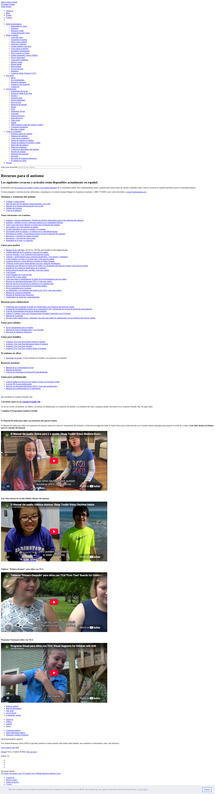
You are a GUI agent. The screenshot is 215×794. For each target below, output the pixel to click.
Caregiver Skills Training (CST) (23, 73)
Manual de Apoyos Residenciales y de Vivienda (25, 330)
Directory (14, 28)
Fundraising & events (19, 91)
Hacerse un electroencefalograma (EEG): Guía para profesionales (31, 386)
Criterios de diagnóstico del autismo (25, 149)
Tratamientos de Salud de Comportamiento (22, 297)
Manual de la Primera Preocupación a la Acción (24, 206)
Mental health (16, 64)
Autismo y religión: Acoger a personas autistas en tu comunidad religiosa (34, 222)
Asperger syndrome (18, 44)
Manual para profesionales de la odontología (23, 388)
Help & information (13, 24)
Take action (15, 120)
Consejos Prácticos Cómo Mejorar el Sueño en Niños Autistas (30, 261)
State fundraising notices (15, 733)
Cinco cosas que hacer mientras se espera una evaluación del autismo (33, 225)
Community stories (13, 715)
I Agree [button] (207, 790)
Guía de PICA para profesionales (19, 384)
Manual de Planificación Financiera (20, 295)
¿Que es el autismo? (14, 131)
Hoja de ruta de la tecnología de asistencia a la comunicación (30, 284)
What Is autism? (12, 706)
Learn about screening (19, 49)
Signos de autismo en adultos (22, 140)
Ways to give (16, 102)
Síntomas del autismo (19, 136)
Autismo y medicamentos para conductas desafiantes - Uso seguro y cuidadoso (37, 257)
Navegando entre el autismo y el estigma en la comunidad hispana (32, 231)
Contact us (10, 778)
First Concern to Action (20, 53)
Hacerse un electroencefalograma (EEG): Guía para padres (29, 281)
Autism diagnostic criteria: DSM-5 (24, 55)
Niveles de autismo (18, 152)
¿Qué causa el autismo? (20, 138)
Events (8, 15)
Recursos (14, 156)
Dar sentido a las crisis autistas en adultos (22, 227)
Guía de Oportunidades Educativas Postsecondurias (26, 311)
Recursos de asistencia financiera (24, 158)
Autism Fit (15, 87)
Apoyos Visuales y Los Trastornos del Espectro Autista (27, 254)
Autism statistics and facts (21, 46)
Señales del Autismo (14, 208)
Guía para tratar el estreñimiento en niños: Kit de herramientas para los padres (36, 279)
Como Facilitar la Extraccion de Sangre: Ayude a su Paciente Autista (33, 382)
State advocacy (17, 118)
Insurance (15, 71)
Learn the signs (17, 37)
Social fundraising (18, 100)
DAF (13, 109)
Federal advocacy (18, 116)
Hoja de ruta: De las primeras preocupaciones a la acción (28, 204)
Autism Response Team (20, 33)
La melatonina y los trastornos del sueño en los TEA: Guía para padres (33, 290)
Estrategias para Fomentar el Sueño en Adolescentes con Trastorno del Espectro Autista (40, 307)
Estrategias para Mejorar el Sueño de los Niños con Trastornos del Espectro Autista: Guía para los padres (47, 266)
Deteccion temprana (19, 147)
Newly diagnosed (18, 57)
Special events (16, 98)
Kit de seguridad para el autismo (18, 288)
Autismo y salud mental (15, 201)
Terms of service (12, 782)
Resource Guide (17, 31)
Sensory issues (16, 62)
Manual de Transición (14, 316)
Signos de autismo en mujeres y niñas (25, 143)
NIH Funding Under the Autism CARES (27, 125)
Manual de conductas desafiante (18, 292)
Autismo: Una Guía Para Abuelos (19, 346)
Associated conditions (19, 60)
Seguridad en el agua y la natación (19, 240)
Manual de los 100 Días (15, 250)
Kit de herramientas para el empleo (19, 327)
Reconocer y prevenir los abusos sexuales (22, 236)
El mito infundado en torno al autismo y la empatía (26, 229)
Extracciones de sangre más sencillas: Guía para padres (27, 270)
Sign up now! (32, 752)
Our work (10, 75)
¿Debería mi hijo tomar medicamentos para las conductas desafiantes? (33, 263)
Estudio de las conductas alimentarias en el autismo (26, 268)
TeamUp (14, 96)
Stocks (13, 107)
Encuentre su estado (14, 358)
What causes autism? (19, 42)
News (13, 78)
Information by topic (19, 26)
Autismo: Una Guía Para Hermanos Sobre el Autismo (27, 344)
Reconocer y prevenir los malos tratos (20, 238)
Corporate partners (13, 730)
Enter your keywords (9, 167)
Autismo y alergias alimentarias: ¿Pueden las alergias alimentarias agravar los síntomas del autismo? (45, 220)
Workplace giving (18, 111)
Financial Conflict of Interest (17, 735)
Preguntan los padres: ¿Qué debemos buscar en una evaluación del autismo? (36, 234)
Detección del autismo (19, 145)
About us (9, 11)
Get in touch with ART (10, 747)
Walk (3, 6)
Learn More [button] (143, 789)
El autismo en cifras (18, 160)
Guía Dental (11, 272)
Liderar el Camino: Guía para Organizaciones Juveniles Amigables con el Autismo (38, 313)
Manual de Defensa (13, 370)
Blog (8, 13)
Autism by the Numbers (20, 84)
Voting (13, 122)
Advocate (15, 113)
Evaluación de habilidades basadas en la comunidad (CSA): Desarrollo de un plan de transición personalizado (49, 309)
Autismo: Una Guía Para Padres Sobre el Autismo (25, 342)
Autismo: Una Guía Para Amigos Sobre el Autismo (26, 348)
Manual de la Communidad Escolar (20, 368)
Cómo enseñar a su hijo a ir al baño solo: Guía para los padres (30, 259)
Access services (17, 69)
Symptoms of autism (19, 40)
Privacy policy (11, 780)
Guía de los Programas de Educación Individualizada (27, 372)
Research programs (18, 82)
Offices (9, 722)
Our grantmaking (17, 80)
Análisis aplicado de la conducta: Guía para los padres (27, 252)
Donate (8, 6)
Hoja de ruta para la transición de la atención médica (26, 286)
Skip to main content (9, 2)
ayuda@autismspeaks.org (136, 192)
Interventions (16, 66)
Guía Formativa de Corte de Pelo (19, 275)
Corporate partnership (19, 127)
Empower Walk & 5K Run (21, 93)
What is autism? (12, 35)
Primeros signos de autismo (21, 134)
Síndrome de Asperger (19, 154)
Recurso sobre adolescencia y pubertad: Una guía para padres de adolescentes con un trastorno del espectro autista (50, 318)
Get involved (11, 89)
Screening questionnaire (20, 51)
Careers (9, 17)
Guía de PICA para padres (16, 277)
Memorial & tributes (19, 105)
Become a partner (18, 129)
